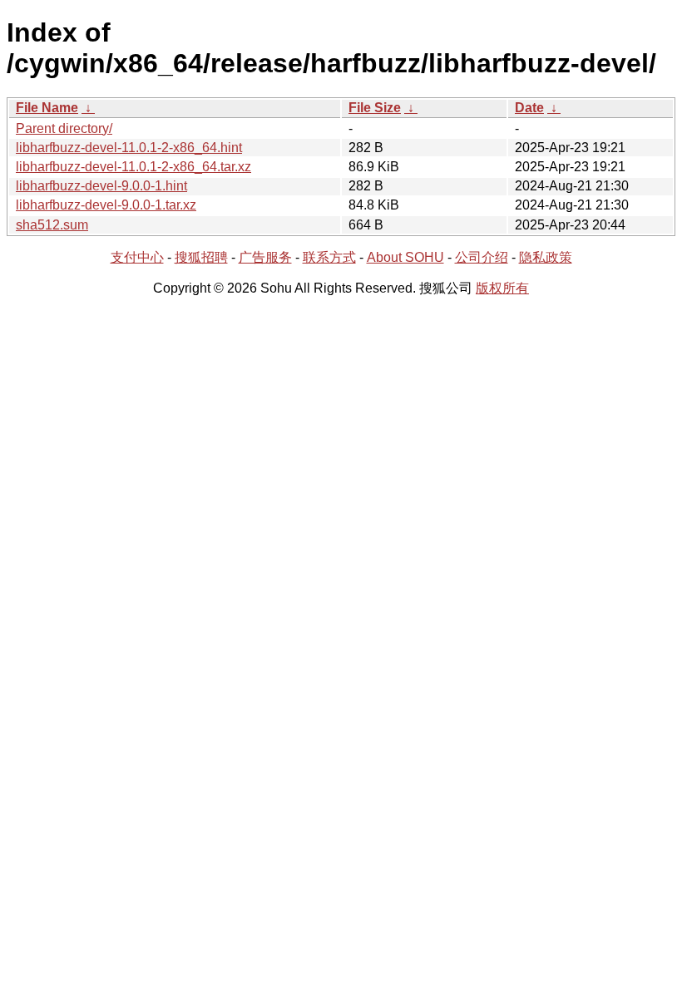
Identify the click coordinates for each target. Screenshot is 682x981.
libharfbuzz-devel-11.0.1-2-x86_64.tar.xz (133, 167)
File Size (374, 108)
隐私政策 (545, 257)
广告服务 (265, 257)
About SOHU (405, 257)
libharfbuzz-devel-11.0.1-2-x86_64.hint (129, 147)
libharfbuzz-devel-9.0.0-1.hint (101, 186)
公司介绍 (481, 257)
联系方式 (329, 257)
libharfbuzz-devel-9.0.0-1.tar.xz (106, 205)
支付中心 (137, 257)
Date (529, 108)
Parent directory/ (64, 128)
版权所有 (502, 288)
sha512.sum (52, 225)
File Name (47, 108)
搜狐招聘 (201, 257)
